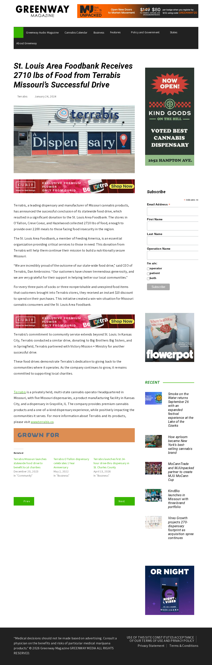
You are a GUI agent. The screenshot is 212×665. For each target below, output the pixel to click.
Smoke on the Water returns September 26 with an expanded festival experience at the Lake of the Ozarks (180, 410)
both (153, 278)
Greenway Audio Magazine (42, 32)
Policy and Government (145, 32)
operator (156, 268)
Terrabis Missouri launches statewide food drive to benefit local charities (30, 463)
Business (99, 32)
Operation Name (159, 248)
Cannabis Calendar (76, 32)
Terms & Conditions (183, 645)
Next (122, 501)
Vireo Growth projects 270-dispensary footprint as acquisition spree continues (181, 528)
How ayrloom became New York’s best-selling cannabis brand (180, 445)
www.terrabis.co (42, 422)
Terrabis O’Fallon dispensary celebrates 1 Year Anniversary (71, 463)
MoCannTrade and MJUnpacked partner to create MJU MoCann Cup (181, 472)
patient (155, 273)
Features (115, 32)
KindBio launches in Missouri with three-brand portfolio (178, 499)
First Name (155, 219)
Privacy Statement (151, 645)
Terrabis (22, 96)
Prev (27, 501)
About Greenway (26, 43)
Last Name (154, 234)
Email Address (158, 204)
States (173, 32)
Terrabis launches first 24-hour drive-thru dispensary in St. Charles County (111, 463)
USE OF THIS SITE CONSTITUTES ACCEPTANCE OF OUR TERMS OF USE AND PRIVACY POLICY (160, 639)
